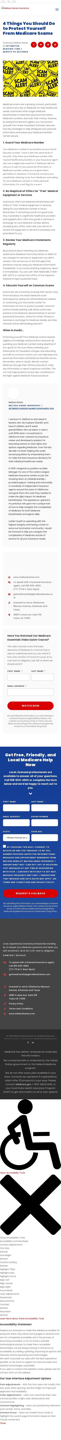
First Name (13, 671)
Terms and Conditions (16, 882)
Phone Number (39, 816)
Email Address (15, 686)
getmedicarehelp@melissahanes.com (32, 408)
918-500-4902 (33, 585)
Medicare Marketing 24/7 (46, 1038)
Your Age (36, 831)
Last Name (37, 671)
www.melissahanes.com (26, 577)
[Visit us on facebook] (28, 1042)
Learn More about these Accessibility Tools (22, 1318)
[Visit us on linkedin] (32, 1042)
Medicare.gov (23, 1084)
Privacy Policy (45, 882)
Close (3, 1423)
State (6, 831)
